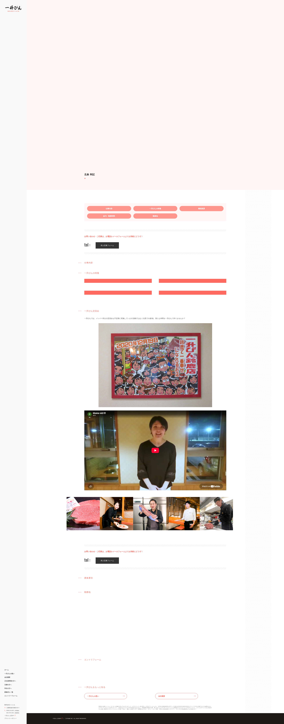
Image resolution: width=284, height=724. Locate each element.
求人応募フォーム (107, 245)
